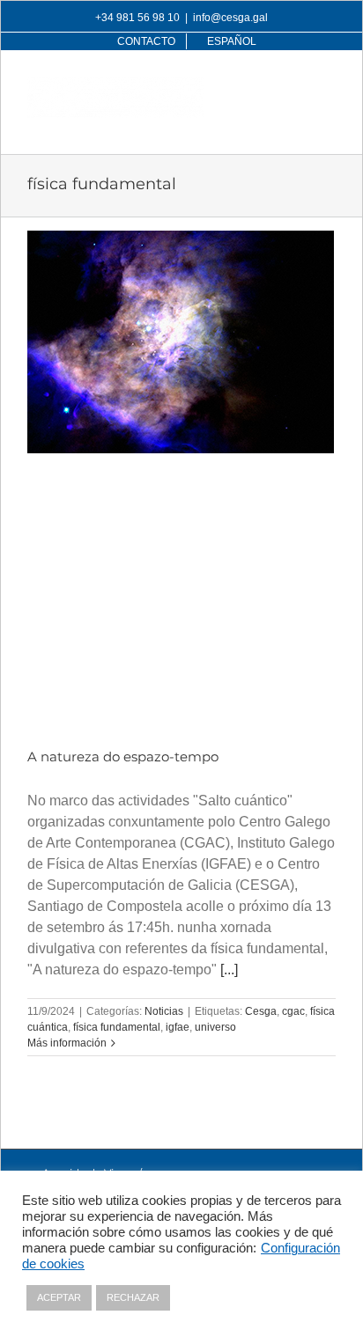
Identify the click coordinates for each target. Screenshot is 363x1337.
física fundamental (116, 1027)
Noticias (163, 1011)
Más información (67, 1043)
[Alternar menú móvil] (326, 86)
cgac (293, 1011)
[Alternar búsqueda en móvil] (291, 86)
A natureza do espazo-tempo (123, 756)
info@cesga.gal (230, 17)
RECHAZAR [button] (133, 1297)
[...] (229, 969)
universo (215, 1027)
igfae (177, 1027)
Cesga (261, 1011)
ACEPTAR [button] (59, 1297)
